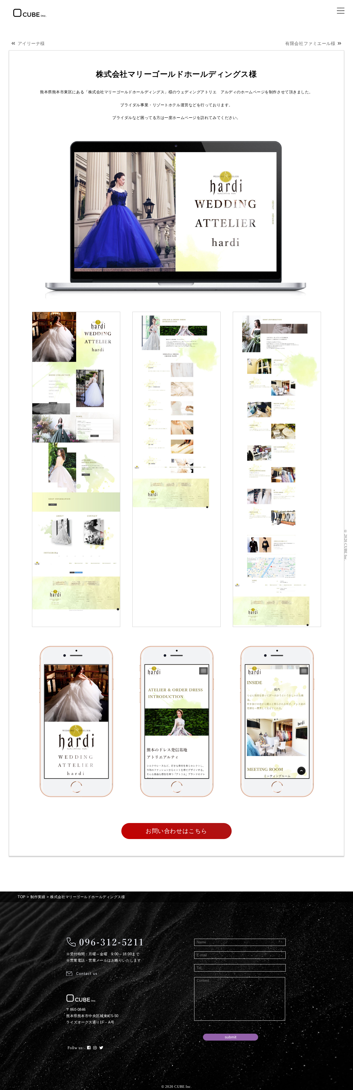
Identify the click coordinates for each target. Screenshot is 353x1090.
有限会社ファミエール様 (310, 43)
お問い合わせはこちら (176, 831)
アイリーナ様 (31, 43)
